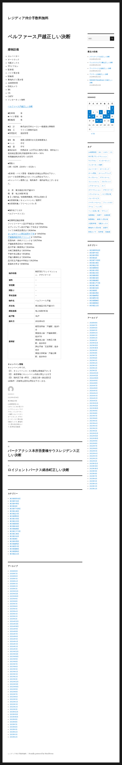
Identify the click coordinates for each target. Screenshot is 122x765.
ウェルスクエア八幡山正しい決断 (101, 63)
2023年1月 (14, 679)
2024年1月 (14, 649)
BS (18, 404)
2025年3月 (14, 614)
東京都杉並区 (14, 526)
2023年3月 (14, 674)
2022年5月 (14, 699)
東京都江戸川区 (15, 531)
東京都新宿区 (14, 524)
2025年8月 (14, 601)
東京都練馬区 (14, 544)
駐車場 (12, 427)
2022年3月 (14, 704)
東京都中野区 (14, 504)
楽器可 (105, 228)
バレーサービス (93, 198)
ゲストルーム (104, 177)
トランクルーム (93, 194)
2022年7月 (14, 694)
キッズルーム (93, 177)
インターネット (104, 161)
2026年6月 (14, 576)
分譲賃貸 (107, 215)
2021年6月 (14, 727)
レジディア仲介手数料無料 (28, 18)
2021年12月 (14, 712)
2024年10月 (14, 626)
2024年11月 (14, 624)
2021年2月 (14, 737)
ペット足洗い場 (93, 211)
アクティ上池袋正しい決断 (98, 74)
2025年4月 (14, 611)
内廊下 (99, 215)
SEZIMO (11, 394)
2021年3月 (14, 734)
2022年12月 (14, 682)
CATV (10, 407)
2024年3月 (14, 644)
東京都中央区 (14, 501)
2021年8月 (14, 722)
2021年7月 (13, 724)
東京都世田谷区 (15, 499)
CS (14, 407)
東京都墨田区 (14, 516)
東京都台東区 (14, 511)
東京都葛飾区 (14, 549)
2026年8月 (14, 571)
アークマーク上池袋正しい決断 (100, 68)
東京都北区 (14, 506)
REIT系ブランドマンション (97, 156)
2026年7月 (14, 574)
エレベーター (18, 414)
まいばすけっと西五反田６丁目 (21, 234)
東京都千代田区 (15, 509)
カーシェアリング (105, 173)
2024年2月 (14, 646)
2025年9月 (14, 599)
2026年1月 (14, 589)
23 (112, 121)
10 (89, 116)
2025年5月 (14, 609)
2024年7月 (14, 634)
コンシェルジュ (93, 181)
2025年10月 (14, 596)
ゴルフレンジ (106, 181)
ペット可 (98, 207)
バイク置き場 (18, 419)
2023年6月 (14, 667)
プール (90, 207)
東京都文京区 (14, 521)
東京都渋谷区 (14, 536)
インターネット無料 (95, 165)
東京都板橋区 (14, 529)
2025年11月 (14, 594)
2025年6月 (14, 606)
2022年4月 (14, 702)
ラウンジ (105, 211)
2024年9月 (14, 629)
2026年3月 (14, 584)
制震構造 (91, 219)
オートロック (12, 417)
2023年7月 (14, 664)
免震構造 (91, 215)
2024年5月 (14, 639)
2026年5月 (14, 579)
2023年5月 (14, 669)
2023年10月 (14, 657)
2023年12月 (14, 651)
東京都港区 (14, 539)
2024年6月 (14, 636)
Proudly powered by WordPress (41, 754)
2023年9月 (14, 659)
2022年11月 (14, 684)
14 (104, 116)
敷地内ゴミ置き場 (94, 228)
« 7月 (93, 134)
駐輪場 (17, 427)
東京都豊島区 (14, 551)
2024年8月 (14, 631)
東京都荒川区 (14, 546)
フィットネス (107, 202)
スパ (103, 186)
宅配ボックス (12, 422)
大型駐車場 (92, 223)
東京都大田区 (14, 519)
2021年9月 (14, 719)
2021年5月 (13, 729)
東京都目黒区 (14, 541)
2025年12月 (14, 591)
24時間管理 (12, 404)
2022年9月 (14, 689)
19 (97, 121)
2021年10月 (14, 717)
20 (101, 121)
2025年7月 (14, 604)
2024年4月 (14, 641)
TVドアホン (92, 161)
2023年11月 (14, 654)
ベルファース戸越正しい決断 (20, 106)
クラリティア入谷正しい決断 (99, 57)
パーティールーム (94, 202)
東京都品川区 (12, 401)
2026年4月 (14, 581)
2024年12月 (14, 621)
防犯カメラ (92, 232)
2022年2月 (14, 707)
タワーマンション (94, 190)
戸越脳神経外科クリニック (19, 237)
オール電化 (92, 173)
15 (108, 116)
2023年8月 (14, 662)
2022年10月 (14, 687)
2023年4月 (14, 672)
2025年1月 (13, 619)
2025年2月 (14, 616)
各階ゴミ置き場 (102, 219)
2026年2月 (14, 586)
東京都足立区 (14, 554)
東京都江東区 (14, 534)
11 (93, 116)
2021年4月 (14, 732)
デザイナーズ (107, 190)
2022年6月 (14, 697)
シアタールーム (93, 186)
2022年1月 (14, 709)
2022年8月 (14, 692)
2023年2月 (14, 677)
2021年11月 (14, 714)
